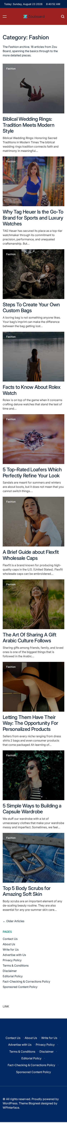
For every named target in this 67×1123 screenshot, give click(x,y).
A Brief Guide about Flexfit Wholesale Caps (31, 555)
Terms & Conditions (16, 965)
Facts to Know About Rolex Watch (31, 390)
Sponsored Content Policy (20, 987)
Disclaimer (10, 971)
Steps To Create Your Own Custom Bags (31, 308)
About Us (9, 944)
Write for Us (11, 949)
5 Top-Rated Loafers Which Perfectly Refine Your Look (32, 472)
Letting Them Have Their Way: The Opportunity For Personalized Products (30, 723)
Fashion (11, 68)
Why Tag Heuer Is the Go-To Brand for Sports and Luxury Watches (33, 218)
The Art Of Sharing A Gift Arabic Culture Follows (29, 638)
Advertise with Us (14, 955)
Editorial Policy (13, 976)
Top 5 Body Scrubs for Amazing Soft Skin (27, 891)
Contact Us (10, 939)
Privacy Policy (12, 960)
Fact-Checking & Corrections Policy (26, 981)
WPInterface (11, 1107)
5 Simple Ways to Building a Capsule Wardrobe (32, 809)
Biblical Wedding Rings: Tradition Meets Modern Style (28, 125)
